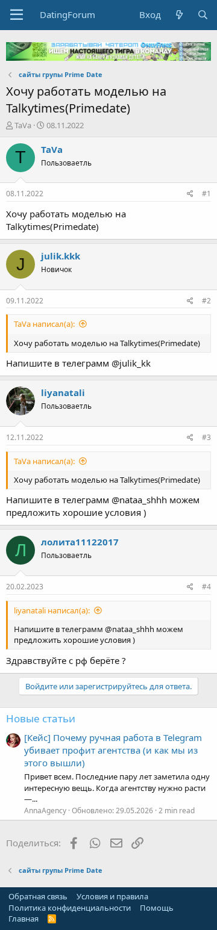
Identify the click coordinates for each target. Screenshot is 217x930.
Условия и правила (112, 896)
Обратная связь (38, 896)
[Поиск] (203, 15)
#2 (206, 301)
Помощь (157, 907)
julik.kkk (60, 256)
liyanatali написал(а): (52, 610)
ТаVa (22, 125)
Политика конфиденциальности (69, 907)
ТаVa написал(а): (44, 323)
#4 (206, 586)
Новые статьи (40, 718)
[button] (16, 15)
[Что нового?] (178, 15)
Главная (23, 918)
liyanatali (63, 392)
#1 (206, 193)
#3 (206, 437)
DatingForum (67, 14)
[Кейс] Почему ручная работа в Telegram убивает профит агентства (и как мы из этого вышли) (113, 750)
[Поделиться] (190, 194)
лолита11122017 (80, 542)
